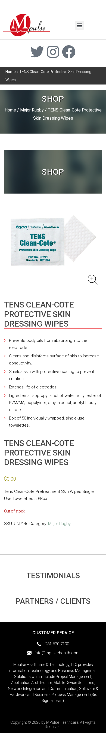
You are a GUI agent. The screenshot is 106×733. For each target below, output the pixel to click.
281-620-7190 (57, 643)
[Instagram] (53, 52)
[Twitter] (37, 52)
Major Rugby (32, 110)
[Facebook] (69, 52)
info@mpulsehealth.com (57, 652)
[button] (79, 25)
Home (10, 72)
